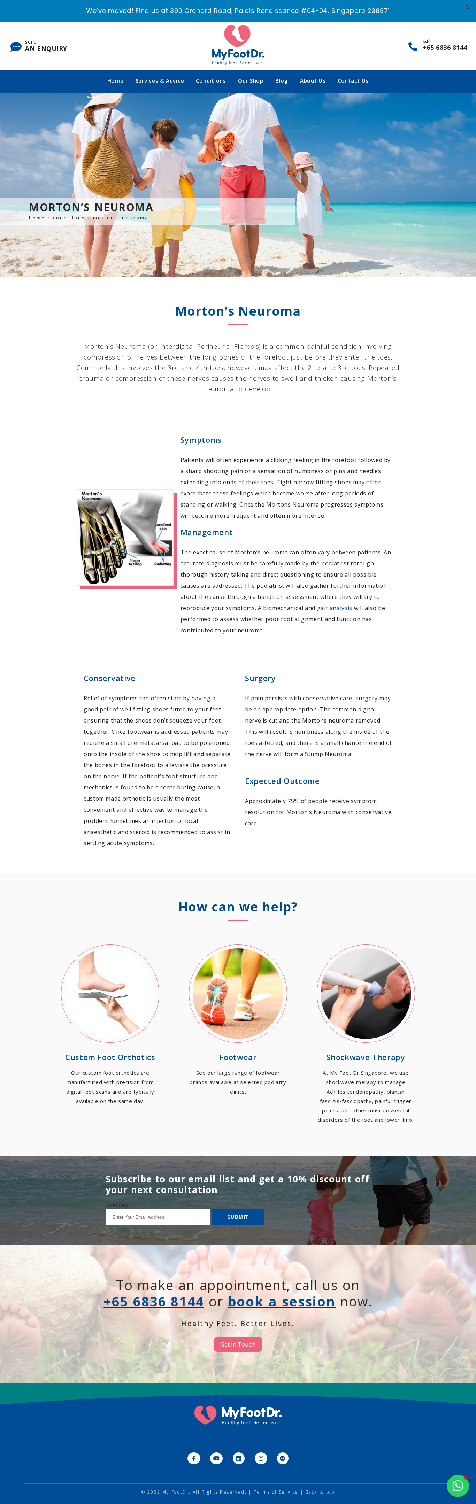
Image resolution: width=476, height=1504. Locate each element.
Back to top (320, 1492)
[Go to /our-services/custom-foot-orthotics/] (110, 1026)
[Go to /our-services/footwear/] (238, 1021)
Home (115, 80)
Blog (281, 80)
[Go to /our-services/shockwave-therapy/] (365, 1035)
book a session (282, 1301)
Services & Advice (160, 80)
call (445, 44)
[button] (458, 1486)
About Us (313, 80)
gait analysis (334, 608)
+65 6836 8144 (153, 1301)
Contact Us (353, 80)
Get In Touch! (238, 1344)
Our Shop (250, 80)
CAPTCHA (117, 1205)
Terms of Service (276, 1492)
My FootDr (175, 1492)
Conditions (211, 80)
